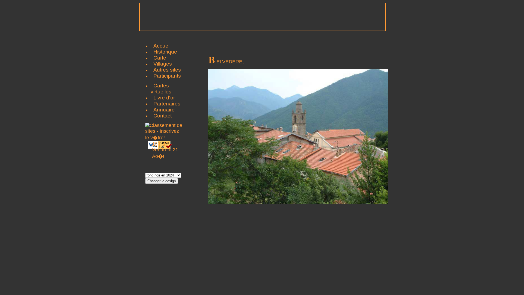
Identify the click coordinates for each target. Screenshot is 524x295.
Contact (162, 116)
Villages (162, 64)
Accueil (162, 46)
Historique (165, 52)
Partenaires (166, 104)
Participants (167, 76)
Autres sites (167, 70)
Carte (159, 58)
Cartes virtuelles (161, 89)
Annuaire (164, 110)
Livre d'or (164, 98)
